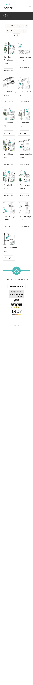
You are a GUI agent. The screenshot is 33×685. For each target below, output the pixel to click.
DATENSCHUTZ (15, 280)
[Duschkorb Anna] (9, 145)
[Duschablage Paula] (9, 176)
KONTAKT (27, 280)
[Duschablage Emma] (24, 176)
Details (7, 70)
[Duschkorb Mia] (9, 114)
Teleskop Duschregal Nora (8, 60)
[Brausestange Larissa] (9, 208)
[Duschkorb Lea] (24, 114)
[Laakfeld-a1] (8, 3)
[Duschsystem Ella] (24, 83)
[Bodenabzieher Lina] (9, 239)
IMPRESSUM (6, 280)
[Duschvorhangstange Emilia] (9, 83)
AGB (21, 280)
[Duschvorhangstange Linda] (24, 48)
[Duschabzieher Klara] (24, 145)
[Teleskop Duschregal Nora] (9, 48)
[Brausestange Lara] (24, 208)
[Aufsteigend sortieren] (26, 26)
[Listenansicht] (18, 35)
